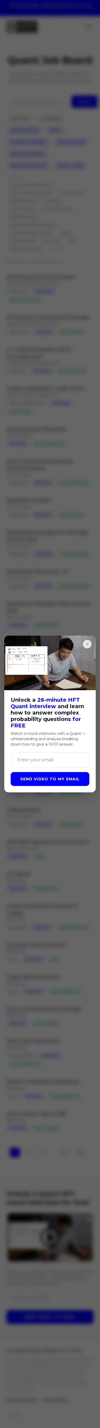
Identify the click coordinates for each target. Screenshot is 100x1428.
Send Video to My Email (50, 779)
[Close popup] (87, 644)
